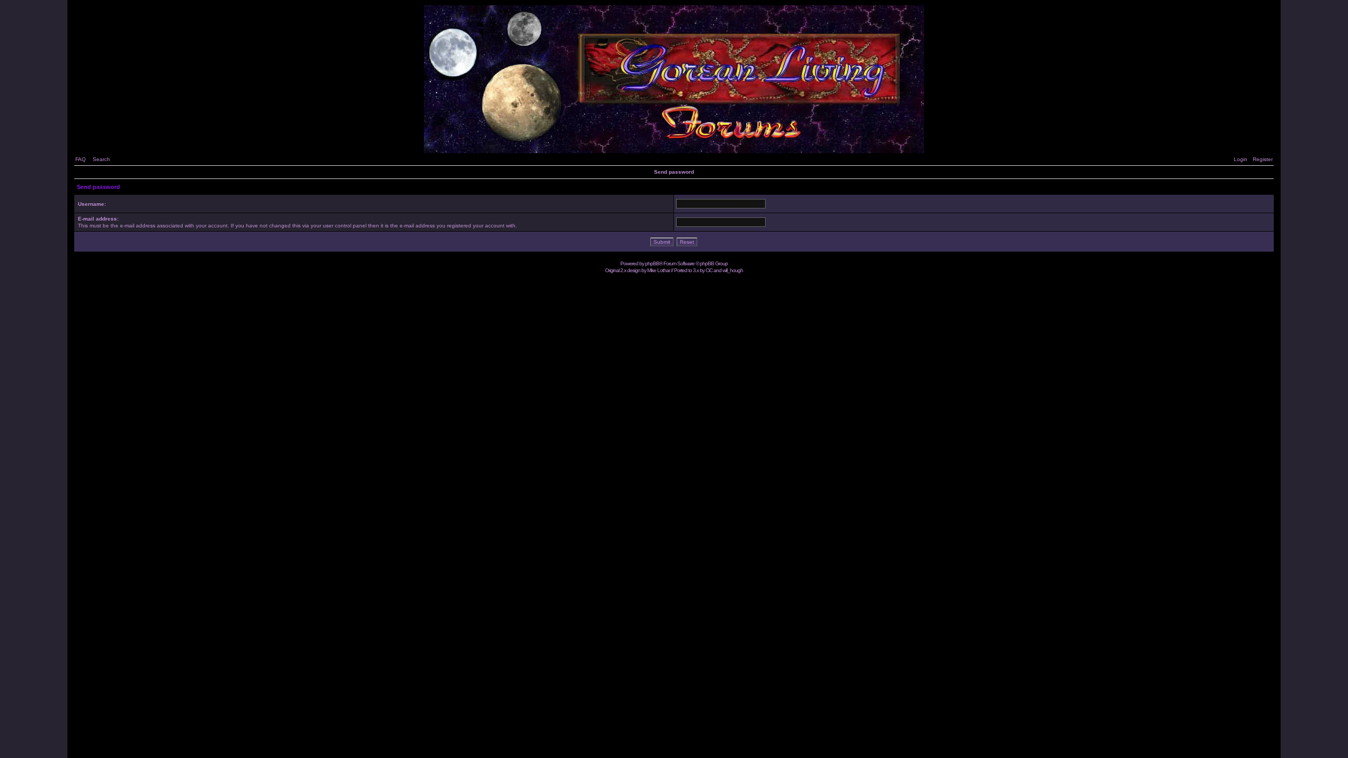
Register (1263, 159)
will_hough (732, 270)
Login (1240, 159)
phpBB (652, 263)
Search (101, 159)
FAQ (80, 159)
